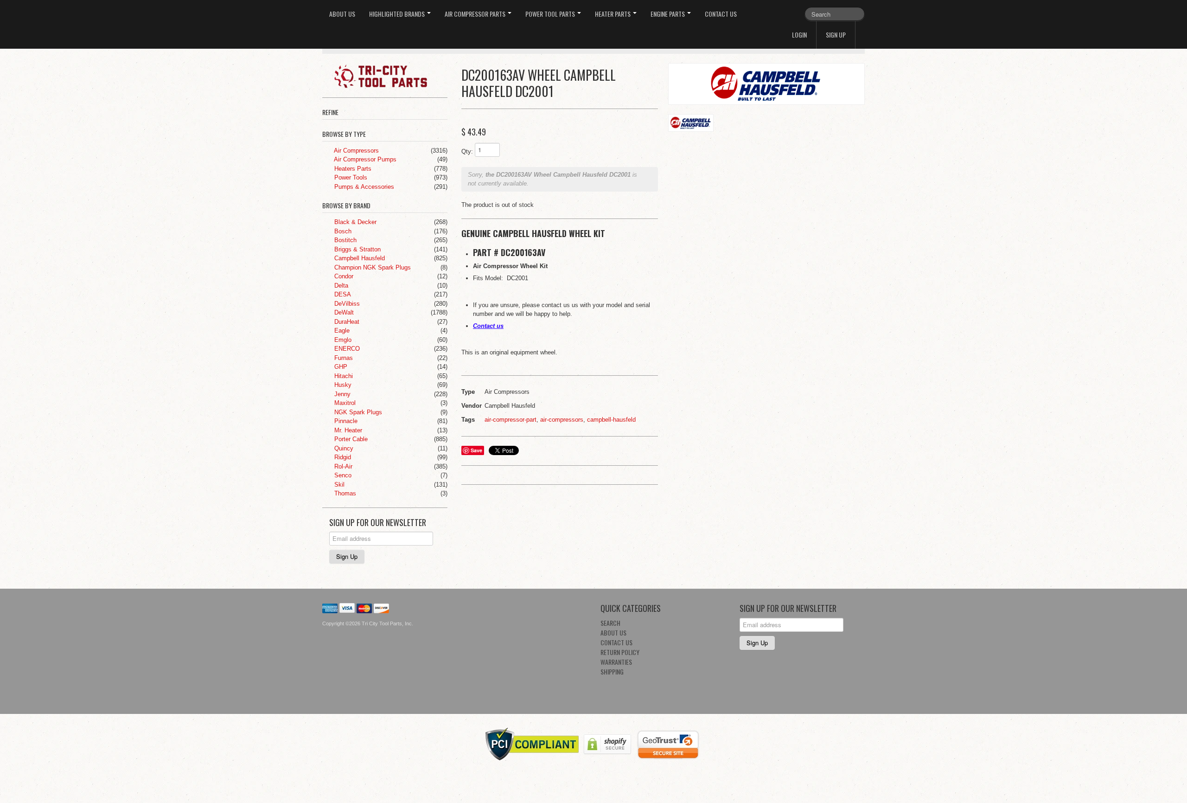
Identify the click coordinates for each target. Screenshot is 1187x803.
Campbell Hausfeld (358, 258)
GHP (339, 366)
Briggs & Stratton (356, 249)
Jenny (341, 394)
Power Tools (349, 177)
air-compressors (561, 419)
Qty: (467, 151)
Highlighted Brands (397, 14)
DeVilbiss (346, 303)
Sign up (836, 34)
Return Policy (619, 652)
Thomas (344, 493)
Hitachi (342, 376)
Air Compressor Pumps (364, 159)
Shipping (612, 671)
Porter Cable (350, 439)
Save (476, 450)
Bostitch (344, 240)
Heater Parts (613, 14)
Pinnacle (344, 421)
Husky (341, 384)
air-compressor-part (510, 419)
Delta (340, 285)
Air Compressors (355, 150)
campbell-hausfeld (611, 419)
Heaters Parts (351, 168)
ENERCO (346, 348)
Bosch (341, 231)
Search (610, 623)
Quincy (342, 448)
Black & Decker (354, 221)
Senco (341, 475)
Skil (338, 484)
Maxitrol (344, 402)
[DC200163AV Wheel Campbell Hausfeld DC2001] (766, 84)
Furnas (342, 357)
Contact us (488, 325)
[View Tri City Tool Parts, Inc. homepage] (388, 75)
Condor (342, 276)
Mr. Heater (347, 430)
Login (799, 34)
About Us (342, 14)
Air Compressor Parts (476, 14)
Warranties (616, 662)
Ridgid (341, 457)
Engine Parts (668, 14)
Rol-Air (342, 466)
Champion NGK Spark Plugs (371, 267)
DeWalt (343, 312)
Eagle (341, 330)
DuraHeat (345, 321)
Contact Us (721, 14)
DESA (341, 294)
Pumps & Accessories (363, 186)
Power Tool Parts (550, 14)
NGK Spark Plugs (357, 412)
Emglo (341, 339)
